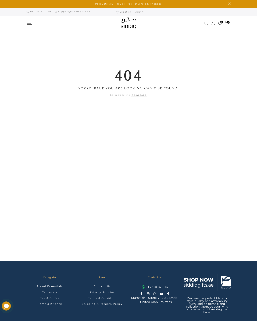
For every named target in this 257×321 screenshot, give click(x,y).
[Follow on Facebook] (141, 294)
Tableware (50, 292)
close (27, 3)
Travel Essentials (50, 286)
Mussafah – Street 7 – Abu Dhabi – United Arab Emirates (154, 300)
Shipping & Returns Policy (102, 303)
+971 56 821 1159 (41, 11)
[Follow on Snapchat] (154, 294)
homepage (139, 95)
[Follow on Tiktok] (168, 294)
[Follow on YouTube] (161, 294)
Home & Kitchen (49, 303)
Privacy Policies (102, 292)
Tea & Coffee (49, 298)
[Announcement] (128, 4)
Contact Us (102, 286)
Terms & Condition (102, 298)
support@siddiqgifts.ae (74, 11)
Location (126, 11)
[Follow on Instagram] (148, 294)
